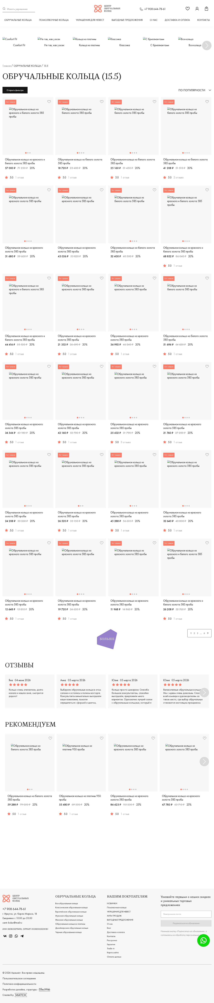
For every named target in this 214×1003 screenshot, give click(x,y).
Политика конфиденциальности (19, 983)
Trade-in (111, 948)
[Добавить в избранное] (101, 190)
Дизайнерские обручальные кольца (71, 927)
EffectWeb (44, 989)
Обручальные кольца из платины (70, 923)
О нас (153, 20)
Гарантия (111, 944)
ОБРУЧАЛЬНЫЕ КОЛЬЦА (18, 20)
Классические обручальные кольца (71, 907)
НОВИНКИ (112, 903)
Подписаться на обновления (186, 923)
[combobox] (19, 9)
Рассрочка (112, 940)
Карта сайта (113, 952)
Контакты (203, 20)
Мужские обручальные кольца (69, 915)
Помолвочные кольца (54, 20)
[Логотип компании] (107, 11)
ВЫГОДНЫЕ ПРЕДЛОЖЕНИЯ (127, 20)
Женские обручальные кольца (69, 919)
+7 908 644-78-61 (155, 9)
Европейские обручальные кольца (70, 911)
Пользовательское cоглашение (19, 978)
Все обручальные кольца (66, 903)
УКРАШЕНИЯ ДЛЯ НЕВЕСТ (90, 20)
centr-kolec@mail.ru (12, 922)
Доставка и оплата (177, 20)
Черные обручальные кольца (68, 932)
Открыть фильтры (15, 90)
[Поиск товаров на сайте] (19, 9)
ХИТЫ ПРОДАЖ (114, 915)
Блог (109, 927)
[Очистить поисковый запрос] (33, 9)
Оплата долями (114, 956)
